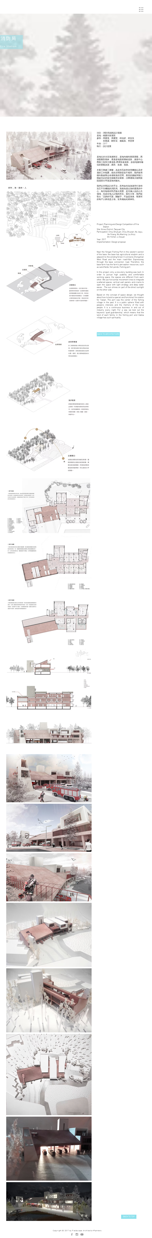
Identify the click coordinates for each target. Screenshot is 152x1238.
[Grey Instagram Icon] (77, 1234)
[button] (141, 9)
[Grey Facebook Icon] (72, 1234)
